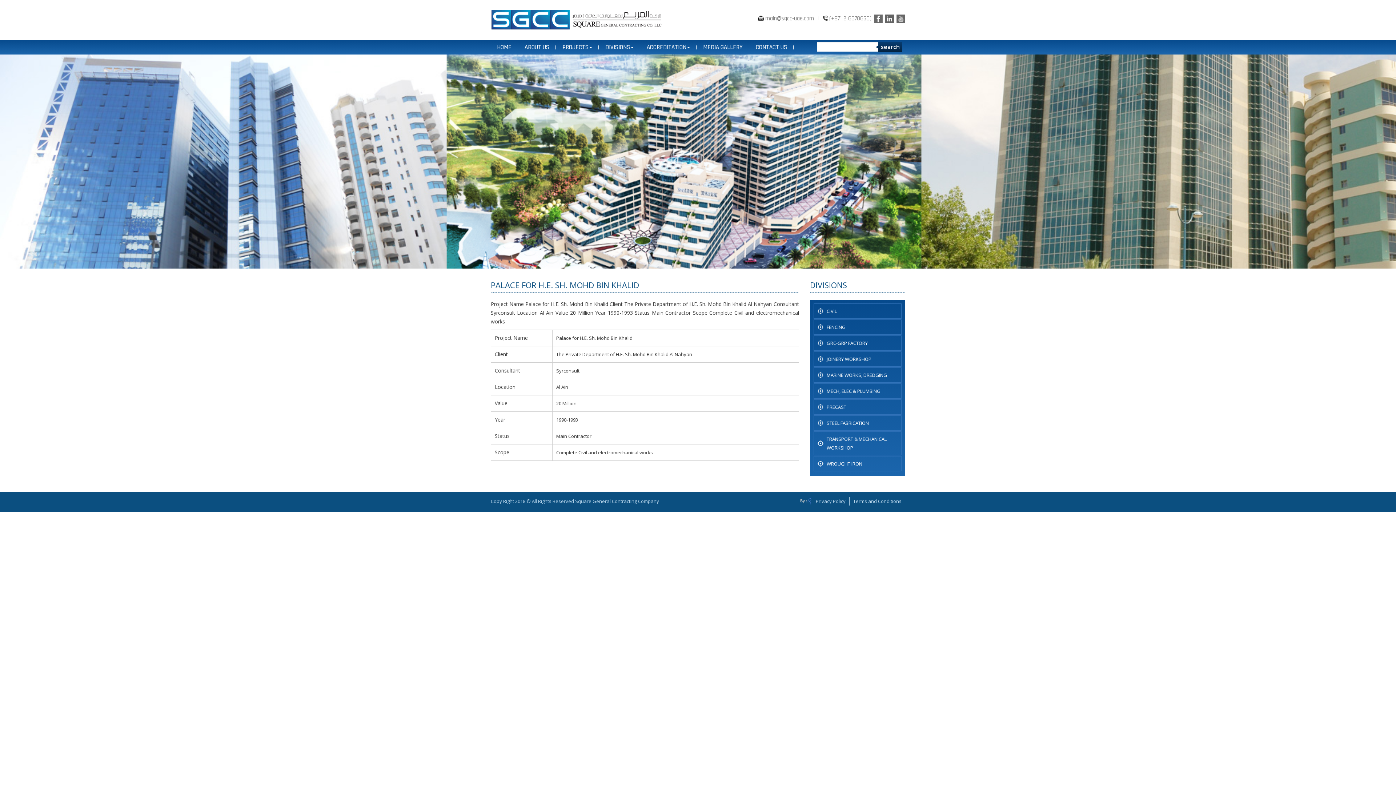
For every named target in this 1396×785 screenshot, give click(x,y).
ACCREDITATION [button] (666, 47)
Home (504, 47)
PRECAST (836, 407)
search (890, 47)
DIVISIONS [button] (617, 47)
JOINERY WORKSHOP (849, 359)
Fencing (836, 327)
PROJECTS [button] (575, 47)
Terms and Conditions (877, 501)
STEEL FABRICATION (848, 423)
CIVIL (832, 311)
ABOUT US (537, 47)
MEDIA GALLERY (723, 47)
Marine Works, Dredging (857, 375)
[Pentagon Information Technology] (805, 501)
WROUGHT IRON (844, 463)
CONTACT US (771, 47)
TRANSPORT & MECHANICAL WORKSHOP (857, 443)
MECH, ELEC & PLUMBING (853, 391)
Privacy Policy (831, 501)
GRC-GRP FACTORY (847, 343)
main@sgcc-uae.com (789, 19)
